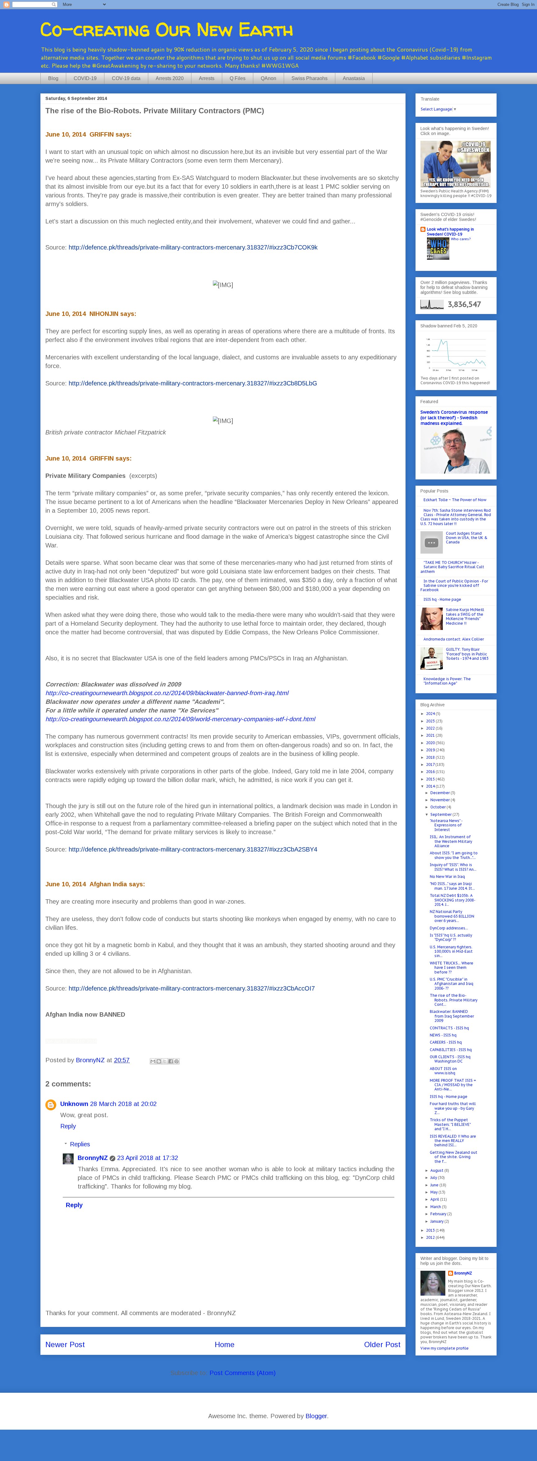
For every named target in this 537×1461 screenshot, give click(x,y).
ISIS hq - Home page (442, 599)
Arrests (206, 78)
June (434, 1185)
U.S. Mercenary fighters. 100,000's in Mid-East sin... (451, 951)
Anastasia (354, 78)
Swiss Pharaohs (309, 78)
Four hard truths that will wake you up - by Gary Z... (453, 1108)
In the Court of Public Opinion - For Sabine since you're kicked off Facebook (454, 585)
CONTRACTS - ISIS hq (449, 1028)
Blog (53, 78)
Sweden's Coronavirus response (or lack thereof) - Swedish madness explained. (454, 417)
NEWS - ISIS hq (443, 1035)
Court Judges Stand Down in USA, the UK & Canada (467, 538)
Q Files (238, 78)
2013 (431, 1230)
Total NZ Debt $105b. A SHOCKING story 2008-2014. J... (452, 900)
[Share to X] (165, 1061)
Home (225, 1344)
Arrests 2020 (170, 78)
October (438, 807)
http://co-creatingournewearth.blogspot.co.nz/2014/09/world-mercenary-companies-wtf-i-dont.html (180, 719)
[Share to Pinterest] (176, 1061)
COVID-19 (85, 78)
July (434, 1177)
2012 (431, 1237)
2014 (431, 786)
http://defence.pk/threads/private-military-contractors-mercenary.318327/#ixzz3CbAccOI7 (192, 988)
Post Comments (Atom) (242, 1372)
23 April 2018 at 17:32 (147, 1157)
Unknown (74, 1103)
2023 (431, 721)
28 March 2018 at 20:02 (123, 1103)
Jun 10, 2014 (67, 1041)
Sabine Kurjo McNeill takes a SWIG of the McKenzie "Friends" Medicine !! (465, 616)
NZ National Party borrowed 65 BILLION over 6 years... (452, 916)
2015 (431, 779)
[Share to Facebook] (171, 1061)
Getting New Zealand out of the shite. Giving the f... (453, 1157)
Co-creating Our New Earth (166, 29)
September (441, 814)
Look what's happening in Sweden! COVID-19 (450, 231)
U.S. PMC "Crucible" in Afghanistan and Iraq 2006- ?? (451, 984)
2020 (431, 742)
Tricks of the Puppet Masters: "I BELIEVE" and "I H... (450, 1124)
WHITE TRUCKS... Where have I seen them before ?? (451, 967)
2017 (430, 764)
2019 (431, 750)
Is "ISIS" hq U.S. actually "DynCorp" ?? (451, 937)
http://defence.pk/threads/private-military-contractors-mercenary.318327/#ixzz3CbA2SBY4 (193, 849)
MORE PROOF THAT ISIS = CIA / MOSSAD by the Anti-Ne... (453, 1085)
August (437, 1170)
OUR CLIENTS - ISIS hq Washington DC (450, 1058)
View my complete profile (444, 1348)
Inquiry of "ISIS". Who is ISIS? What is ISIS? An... (453, 866)
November (440, 800)
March (436, 1206)
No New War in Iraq (447, 876)
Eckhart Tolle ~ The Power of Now (455, 499)
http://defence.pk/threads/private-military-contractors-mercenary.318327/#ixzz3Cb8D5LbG (193, 383)
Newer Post (65, 1344)
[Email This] (153, 1061)
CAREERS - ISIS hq (446, 1042)
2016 (431, 771)
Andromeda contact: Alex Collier (454, 639)
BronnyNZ (93, 1157)
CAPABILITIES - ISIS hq (451, 1049)
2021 (431, 735)
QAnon (268, 78)
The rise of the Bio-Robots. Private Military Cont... (453, 1000)
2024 (431, 713)
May (434, 1192)
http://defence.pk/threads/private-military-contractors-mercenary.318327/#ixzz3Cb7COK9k (193, 247)
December (440, 792)
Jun (49, 1041)
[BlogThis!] (159, 1061)
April (435, 1199)
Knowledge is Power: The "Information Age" (447, 681)
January (437, 1221)
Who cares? (460, 238)
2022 (431, 728)
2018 (431, 757)
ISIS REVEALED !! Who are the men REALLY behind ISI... (453, 1141)
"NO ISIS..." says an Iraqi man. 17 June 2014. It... (452, 885)
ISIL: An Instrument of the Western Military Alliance (451, 841)
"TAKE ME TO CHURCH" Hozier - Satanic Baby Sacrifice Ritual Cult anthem (452, 567)
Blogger (316, 1416)
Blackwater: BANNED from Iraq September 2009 (452, 1016)
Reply (68, 1126)
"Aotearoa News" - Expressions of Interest (446, 825)
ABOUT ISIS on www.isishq (443, 1070)
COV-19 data (126, 78)
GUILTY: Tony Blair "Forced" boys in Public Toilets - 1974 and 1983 (467, 654)
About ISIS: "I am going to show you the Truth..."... (454, 855)
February (438, 1214)
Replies (80, 1144)
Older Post (382, 1344)
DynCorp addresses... (449, 928)
